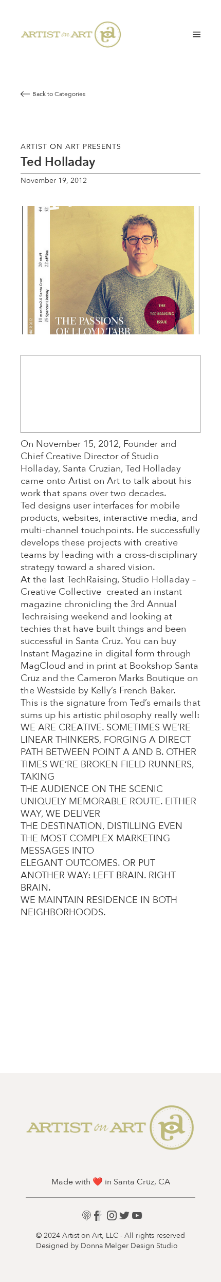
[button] (194, 34)
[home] (71, 34)
